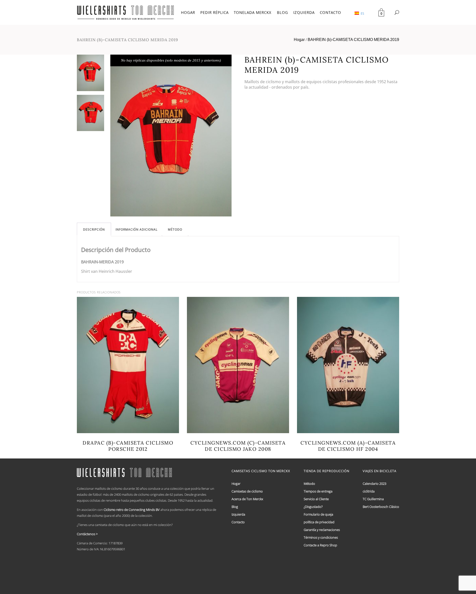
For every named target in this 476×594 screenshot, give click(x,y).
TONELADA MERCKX (252, 12)
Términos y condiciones (321, 537)
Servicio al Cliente (316, 499)
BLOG (282, 12)
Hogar (299, 39)
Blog (235, 506)
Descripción (94, 229)
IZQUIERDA (304, 12)
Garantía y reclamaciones (322, 529)
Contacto (238, 522)
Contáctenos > (87, 534)
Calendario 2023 (374, 483)
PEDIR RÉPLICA (214, 12)
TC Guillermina (373, 499)
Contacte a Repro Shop (320, 545)
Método (175, 229)
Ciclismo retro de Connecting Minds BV (132, 509)
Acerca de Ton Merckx (247, 499)
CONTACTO (330, 12)
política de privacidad (319, 522)
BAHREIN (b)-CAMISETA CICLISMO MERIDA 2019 (353, 39)
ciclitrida (369, 491)
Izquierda (238, 514)
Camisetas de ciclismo (247, 491)
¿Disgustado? (313, 506)
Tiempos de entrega (318, 491)
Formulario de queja (318, 514)
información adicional (136, 229)
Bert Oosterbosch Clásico (381, 506)
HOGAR (188, 12)
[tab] (94, 229)
